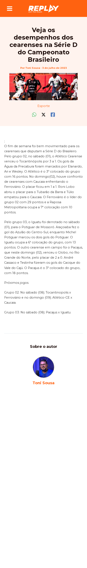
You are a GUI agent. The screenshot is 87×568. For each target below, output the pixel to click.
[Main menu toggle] (9, 8)
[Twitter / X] (43, 115)
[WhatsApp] (34, 115)
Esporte (43, 106)
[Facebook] (53, 115)
